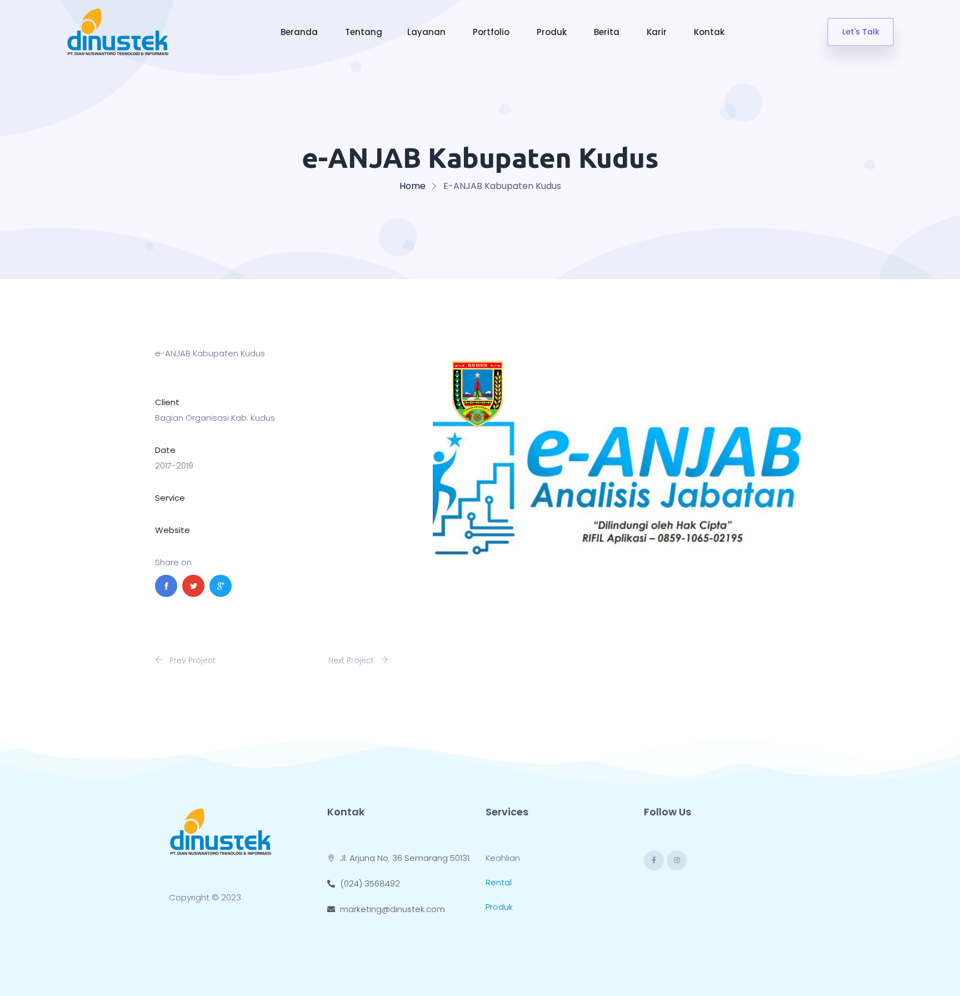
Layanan (427, 32)
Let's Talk (860, 31)
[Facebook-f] (654, 860)
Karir (658, 32)
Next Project (352, 660)
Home (412, 186)
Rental (499, 882)
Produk (553, 32)
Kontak (710, 32)
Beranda (300, 32)
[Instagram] (677, 860)
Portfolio (492, 32)
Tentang (363, 32)
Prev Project (191, 660)
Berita (608, 32)
